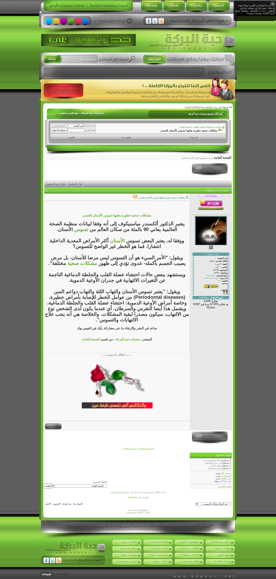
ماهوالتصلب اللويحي (189, 542)
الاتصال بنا (78, 504)
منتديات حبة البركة (214, 127)
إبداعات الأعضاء (222, 561)
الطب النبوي (223, 555)
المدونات (193, 137)
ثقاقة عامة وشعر (190, 561)
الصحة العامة (185, 127)
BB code (225, 473)
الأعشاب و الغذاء (190, 555)
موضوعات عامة (129, 555)
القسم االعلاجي (199, 127)
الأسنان (117, 240)
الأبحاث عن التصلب (189, 548)
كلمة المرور (90, 130)
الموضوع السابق (145, 448)
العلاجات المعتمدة (159, 542)
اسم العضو (90, 125)
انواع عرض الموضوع (56, 184)
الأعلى (48, 504)
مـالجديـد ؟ (196, 5)
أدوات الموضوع (76, 184)
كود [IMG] (226, 478)
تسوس (80, 229)
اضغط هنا (262, 10)
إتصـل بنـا (152, 5)
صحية (72, 263)
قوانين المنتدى (224, 486)
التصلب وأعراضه (159, 548)
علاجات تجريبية (129, 542)
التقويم (71, 137)
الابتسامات (226, 476)
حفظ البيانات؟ (58, 126)
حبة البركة (67, 504)
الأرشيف (56, 504)
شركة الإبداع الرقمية (120, 492)
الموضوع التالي (130, 448)
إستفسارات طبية (159, 555)
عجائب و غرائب (160, 561)
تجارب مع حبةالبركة (220, 542)
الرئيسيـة (219, 5)
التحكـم (174, 5)
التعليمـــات (126, 137)
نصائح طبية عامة (128, 548)
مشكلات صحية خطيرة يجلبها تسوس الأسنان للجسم (117, 215)
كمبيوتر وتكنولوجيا (127, 561)
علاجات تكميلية (222, 548)
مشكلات (88, 263)
